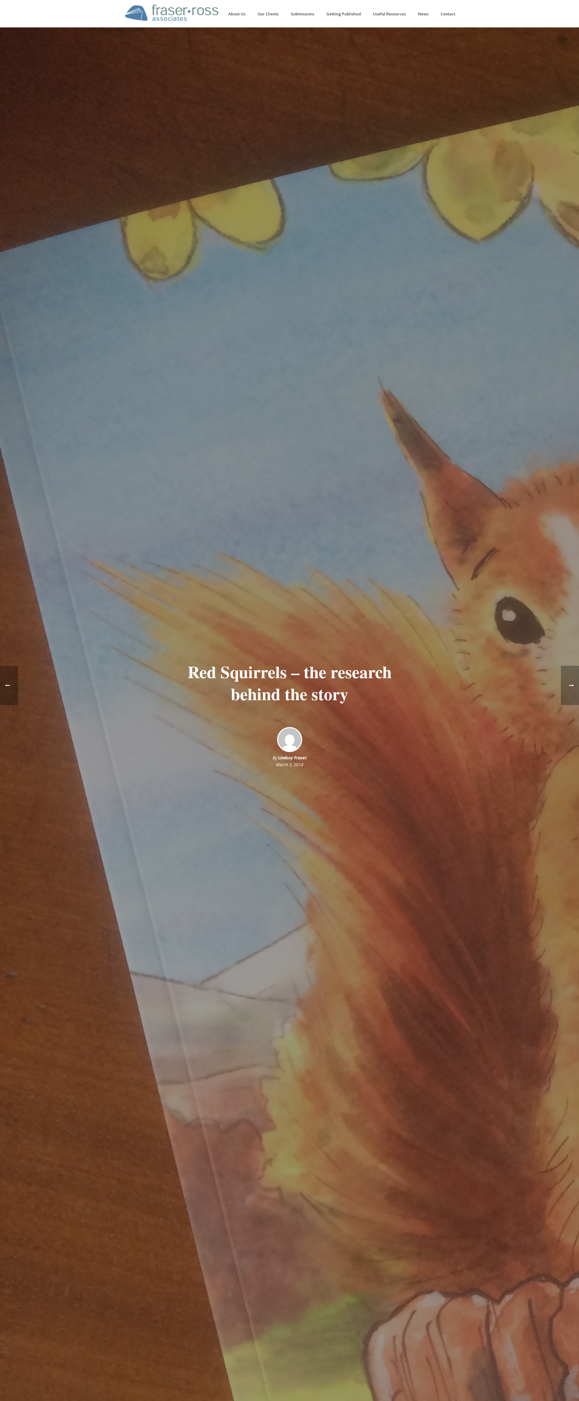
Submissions (302, 14)
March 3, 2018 (289, 764)
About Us (236, 14)
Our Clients (268, 14)
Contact (448, 14)
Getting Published (343, 14)
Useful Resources (389, 14)
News (423, 14)
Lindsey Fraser (292, 758)
